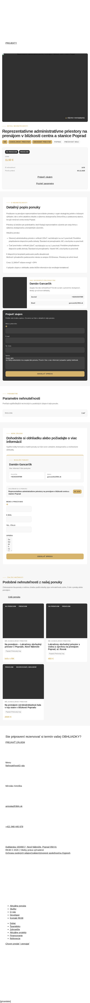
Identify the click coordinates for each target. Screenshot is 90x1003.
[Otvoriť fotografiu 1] (45, 75)
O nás (22, 765)
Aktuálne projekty (18, 932)
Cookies (34, 853)
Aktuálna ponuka (18, 906)
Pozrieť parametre (45, 183)
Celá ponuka (14, 597)
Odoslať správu (45, 374)
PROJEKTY (11, 43)
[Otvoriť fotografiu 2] (23, 110)
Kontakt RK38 (16, 918)
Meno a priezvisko (11, 323)
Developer (15, 915)
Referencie (15, 938)
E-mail (7, 336)
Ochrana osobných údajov (18, 853)
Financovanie (16, 935)
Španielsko (15, 926)
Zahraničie (15, 929)
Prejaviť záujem (45, 177)
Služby (13, 909)
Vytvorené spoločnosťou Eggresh (54, 853)
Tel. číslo (8, 346)
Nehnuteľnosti (12, 765)
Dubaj (12, 923)
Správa (7, 355)
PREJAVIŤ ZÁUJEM (15, 742)
